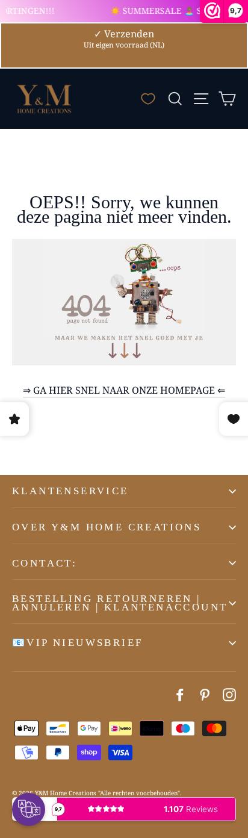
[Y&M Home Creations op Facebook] (180, 694)
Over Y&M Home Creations (106, 527)
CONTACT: (44, 563)
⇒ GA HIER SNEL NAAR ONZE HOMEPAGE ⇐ (124, 390)
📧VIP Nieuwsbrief (77, 642)
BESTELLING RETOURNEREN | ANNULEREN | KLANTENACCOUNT (120, 603)
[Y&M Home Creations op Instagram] (229, 694)
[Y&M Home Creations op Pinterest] (204, 694)
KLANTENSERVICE (70, 491)
